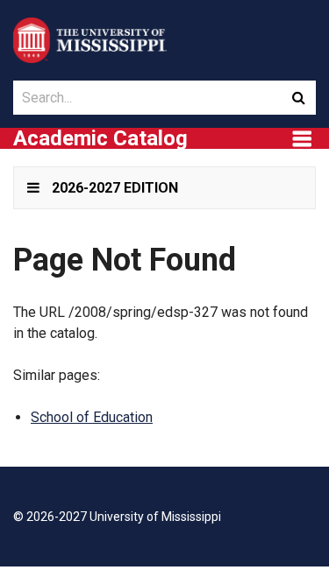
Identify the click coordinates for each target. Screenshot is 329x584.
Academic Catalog (100, 138)
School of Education (92, 417)
